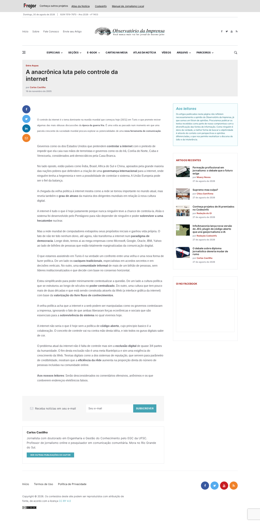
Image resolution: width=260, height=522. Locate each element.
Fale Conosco (51, 31)
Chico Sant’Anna (205, 193)
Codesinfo (101, 6)
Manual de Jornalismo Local (128, 6)
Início (25, 31)
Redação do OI (204, 213)
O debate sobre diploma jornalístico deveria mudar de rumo (210, 251)
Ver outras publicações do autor (50, 455)
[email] (26, 138)
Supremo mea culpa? (205, 189)
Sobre (35, 31)
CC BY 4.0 (65, 500)
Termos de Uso (43, 484)
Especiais (53, 52)
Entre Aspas (32, 65)
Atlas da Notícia (80, 6)
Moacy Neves (204, 177)
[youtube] (231, 31)
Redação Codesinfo (207, 235)
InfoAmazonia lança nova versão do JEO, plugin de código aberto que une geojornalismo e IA (212, 228)
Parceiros (204, 52)
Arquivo (182, 52)
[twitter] (227, 31)
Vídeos (166, 52)
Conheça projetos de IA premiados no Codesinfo (213, 208)
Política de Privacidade (72, 484)
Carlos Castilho (38, 87)
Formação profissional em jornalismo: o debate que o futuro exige (213, 170)
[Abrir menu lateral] (23, 52)
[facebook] (222, 31)
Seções (73, 52)
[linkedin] (26, 128)
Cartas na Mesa (117, 52)
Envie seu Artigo (72, 31)
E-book (92, 52)
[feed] (236, 31)
